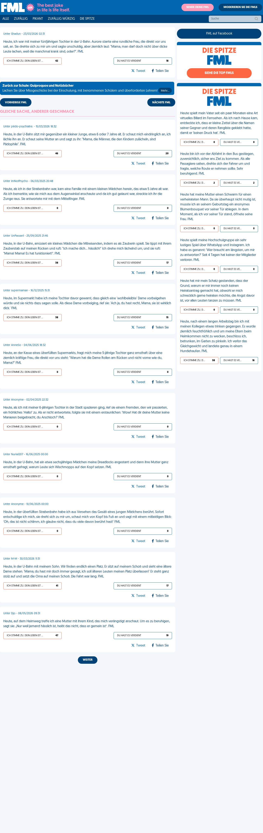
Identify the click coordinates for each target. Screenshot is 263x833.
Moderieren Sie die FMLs (240, 7)
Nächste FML (161, 102)
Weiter (87, 659)
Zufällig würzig (61, 19)
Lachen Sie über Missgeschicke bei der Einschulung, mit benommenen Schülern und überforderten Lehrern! (85, 88)
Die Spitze (87, 19)
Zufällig (21, 19)
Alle (5, 19)
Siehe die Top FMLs (219, 73)
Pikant (38, 19)
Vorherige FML (16, 102)
